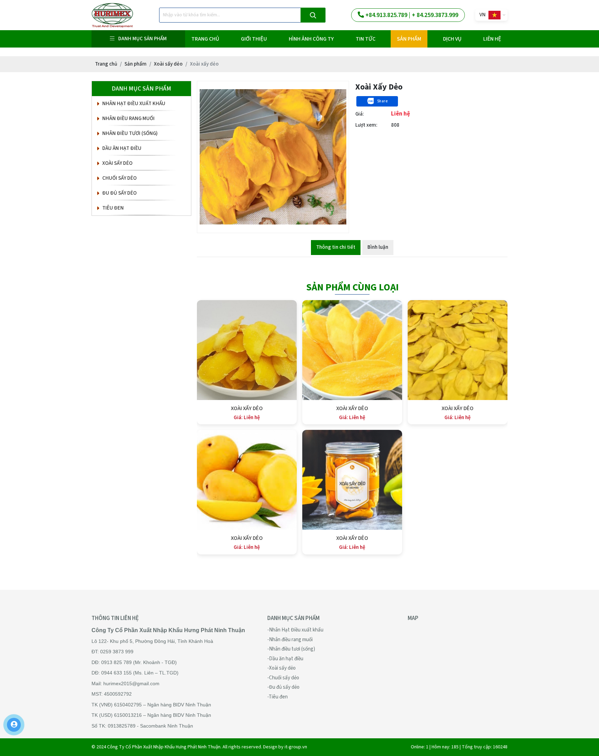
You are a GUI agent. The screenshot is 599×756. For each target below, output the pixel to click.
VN (482, 14)
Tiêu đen (113, 208)
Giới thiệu (254, 39)
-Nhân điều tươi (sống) (291, 649)
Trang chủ (205, 39)
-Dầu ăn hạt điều (285, 658)
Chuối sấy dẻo (119, 178)
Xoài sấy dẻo (117, 163)
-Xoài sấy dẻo (281, 668)
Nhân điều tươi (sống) (130, 133)
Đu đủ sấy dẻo (119, 193)
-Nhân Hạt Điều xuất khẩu (295, 630)
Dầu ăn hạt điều (121, 148)
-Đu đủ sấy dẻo (283, 687)
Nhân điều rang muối (128, 118)
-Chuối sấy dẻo (283, 677)
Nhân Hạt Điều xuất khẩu (133, 103)
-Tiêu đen (277, 696)
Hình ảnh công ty (311, 39)
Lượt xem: (366, 125)
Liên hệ (492, 39)
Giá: (359, 114)
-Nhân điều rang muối (290, 639)
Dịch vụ (452, 39)
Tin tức (365, 39)
